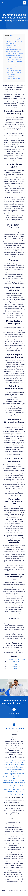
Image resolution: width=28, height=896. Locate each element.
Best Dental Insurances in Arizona (14, 856)
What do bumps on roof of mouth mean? (14, 760)
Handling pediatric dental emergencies (14, 800)
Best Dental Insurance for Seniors (14, 829)
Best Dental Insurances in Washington (14, 858)
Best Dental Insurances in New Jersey (14, 861)
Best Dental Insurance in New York (14, 852)
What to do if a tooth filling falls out (14, 775)
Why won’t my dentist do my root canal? (14, 780)
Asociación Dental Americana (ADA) (16, 659)
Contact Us (14, 740)
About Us (14, 738)
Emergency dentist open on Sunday (14, 745)
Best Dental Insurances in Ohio (14, 865)
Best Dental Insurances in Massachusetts (14, 874)
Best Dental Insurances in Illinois (14, 871)
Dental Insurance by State (14, 849)
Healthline (15, 664)
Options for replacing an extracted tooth (14, 773)
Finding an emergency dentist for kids (14, 802)
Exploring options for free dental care (14, 814)
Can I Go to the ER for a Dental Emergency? (14, 789)
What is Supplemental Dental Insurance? (14, 847)
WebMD (16, 663)
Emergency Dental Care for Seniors (14, 793)
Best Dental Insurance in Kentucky (14, 878)
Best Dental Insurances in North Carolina (14, 867)
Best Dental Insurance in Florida (14, 869)
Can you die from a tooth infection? (14, 762)
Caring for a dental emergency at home (14, 767)
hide (11, 35)
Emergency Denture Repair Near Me (14, 795)
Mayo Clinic (16, 661)
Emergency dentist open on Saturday (14, 743)
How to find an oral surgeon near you (14, 747)
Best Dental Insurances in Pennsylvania (14, 872)
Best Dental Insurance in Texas (14, 854)
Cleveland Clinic (16, 666)
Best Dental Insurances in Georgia (14, 863)
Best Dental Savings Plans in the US (14, 827)
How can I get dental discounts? (14, 808)
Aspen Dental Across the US (14, 791)
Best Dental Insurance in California (14, 851)
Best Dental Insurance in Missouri (14, 880)
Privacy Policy (14, 892)
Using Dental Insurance (14, 822)
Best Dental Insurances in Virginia (14, 860)
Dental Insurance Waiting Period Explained (14, 838)
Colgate (16, 668)
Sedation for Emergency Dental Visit (14, 752)
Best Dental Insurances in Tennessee (14, 876)
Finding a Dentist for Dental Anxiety (14, 754)
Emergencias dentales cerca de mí (14, 741)
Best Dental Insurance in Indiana (14, 881)
